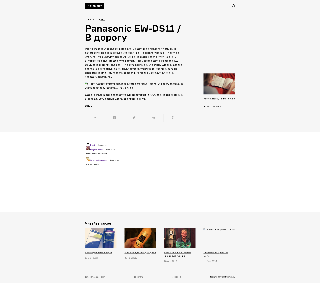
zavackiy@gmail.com (95, 277)
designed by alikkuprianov (222, 277)
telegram (138, 277)
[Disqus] (134, 172)
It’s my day (95, 5)
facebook (176, 277)
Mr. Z (102, 19)
